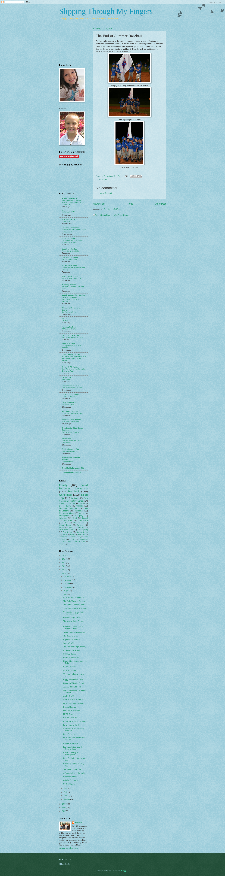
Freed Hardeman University (73, 487)
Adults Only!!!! (68, 696)
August (67, 591)
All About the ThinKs (69, 329)
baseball (105, 180)
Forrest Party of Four (70, 386)
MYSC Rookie (68, 714)
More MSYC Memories (71, 710)
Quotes (72, 539)
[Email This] (131, 176)
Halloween (63, 518)
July (65, 594)
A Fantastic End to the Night (74, 773)
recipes (72, 503)
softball (64, 539)
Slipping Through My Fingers (106, 11)
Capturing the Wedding (71, 640)
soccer (81, 513)
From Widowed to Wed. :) (72, 354)
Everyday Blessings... (70, 257)
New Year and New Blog (70, 422)
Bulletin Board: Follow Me (71, 432)
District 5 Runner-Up (71, 658)
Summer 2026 (67, 213)
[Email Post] (126, 176)
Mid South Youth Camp (69, 508)
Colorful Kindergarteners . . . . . (75, 780)
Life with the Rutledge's (71, 472)
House (72, 534)
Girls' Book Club (78, 523)
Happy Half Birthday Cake (73, 680)
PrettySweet (66, 439)
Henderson (63, 537)
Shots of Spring (69, 784)
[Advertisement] (67, 43)
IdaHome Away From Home (71, 278)
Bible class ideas (66, 530)
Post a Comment (105, 193)
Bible (82, 503)
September (68, 587)
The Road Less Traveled (71, 420)
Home (130, 203)
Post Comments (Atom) (112, 209)
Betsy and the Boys (69, 403)
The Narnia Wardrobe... (70, 259)
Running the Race (69, 327)
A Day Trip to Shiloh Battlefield (74, 721)
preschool (71, 527)
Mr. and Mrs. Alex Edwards (73, 703)
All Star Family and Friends (73, 597)
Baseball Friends (69, 707)
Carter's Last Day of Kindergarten (70, 754)
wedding (79, 506)
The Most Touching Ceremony (74, 647)
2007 (64, 811)
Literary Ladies (65, 525)
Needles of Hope (68, 344)
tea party (79, 516)
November (68, 580)
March (66, 796)
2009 (64, 804)
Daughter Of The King (70, 335)
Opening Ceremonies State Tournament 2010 (73, 613)
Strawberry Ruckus (69, 249)
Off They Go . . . (69, 654)
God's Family (68, 520)
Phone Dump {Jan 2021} (70, 251)
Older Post (160, 203)
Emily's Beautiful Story (71, 449)
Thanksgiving (83, 530)
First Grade (67, 532)
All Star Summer (69, 670)
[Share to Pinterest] (140, 176)
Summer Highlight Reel (70, 451)
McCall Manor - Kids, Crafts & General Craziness (74, 296)
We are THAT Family (70, 367)
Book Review (65, 506)
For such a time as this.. (71, 394)
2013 (64, 563)
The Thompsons (68, 219)
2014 (64, 559)
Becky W (78, 823)
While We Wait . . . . (71, 643)
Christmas (65, 494)
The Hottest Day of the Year (73, 605)
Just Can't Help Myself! (72, 687)
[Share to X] (136, 176)
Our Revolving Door (69, 312)
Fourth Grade (83, 539)
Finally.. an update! (68, 396)
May (66, 788)
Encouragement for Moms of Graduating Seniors (72, 241)
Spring (65, 534)
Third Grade (83, 520)
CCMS (81, 527)
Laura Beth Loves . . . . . (72, 734)
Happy (64, 318)
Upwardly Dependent (70, 228)
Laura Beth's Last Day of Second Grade (72, 748)
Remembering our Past (72, 618)
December (68, 576)
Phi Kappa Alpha (66, 513)
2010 (64, 573)
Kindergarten (64, 516)
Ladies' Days (66, 541)
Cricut (74, 518)
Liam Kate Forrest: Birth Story (72, 388)
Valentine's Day (75, 537)
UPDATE (65, 320)
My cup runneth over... (71, 411)
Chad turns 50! (67, 221)
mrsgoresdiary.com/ (70, 276)
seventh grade (80, 541)
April (66, 792)
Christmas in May (70, 777)
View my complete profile (68, 848)
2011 (64, 570)
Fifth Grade (62, 544)
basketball (79, 511)
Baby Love (81, 534)
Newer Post (99, 203)
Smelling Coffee (68, 238)
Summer (80, 525)
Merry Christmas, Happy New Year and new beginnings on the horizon (74, 358)
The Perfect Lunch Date (72, 769)
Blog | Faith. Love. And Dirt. (73, 468)
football (85, 518)
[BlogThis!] (133, 176)
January (67, 799)
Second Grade (82, 532)
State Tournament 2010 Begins (75, 608)
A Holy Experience (69, 198)
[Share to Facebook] (138, 176)
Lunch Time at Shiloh (71, 725)
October (67, 584)
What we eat (66, 379)
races (86, 537)
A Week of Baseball (70, 743)
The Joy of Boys (68, 211)
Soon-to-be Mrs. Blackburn (73, 700)
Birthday (74, 498)
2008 (64, 807)
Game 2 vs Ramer (70, 667)
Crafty (61, 503)
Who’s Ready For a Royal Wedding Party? (71, 300)
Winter (61, 527)
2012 (64, 566)
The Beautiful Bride (70, 636)
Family (63, 485)
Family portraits (67, 462)
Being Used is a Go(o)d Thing (72, 337)
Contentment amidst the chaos (72, 413)
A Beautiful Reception (71, 650)
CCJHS (65, 523)
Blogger (124, 871)
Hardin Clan (66, 377)
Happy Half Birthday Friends (74, 683)
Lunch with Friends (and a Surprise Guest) (73, 628)
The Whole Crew (68, 405)
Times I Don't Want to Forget (74, 632)
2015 (64, 555)
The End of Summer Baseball (74, 601)
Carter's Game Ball (70, 718)
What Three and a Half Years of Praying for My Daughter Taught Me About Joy (73, 202)
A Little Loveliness (69, 266)
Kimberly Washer (69, 285)
